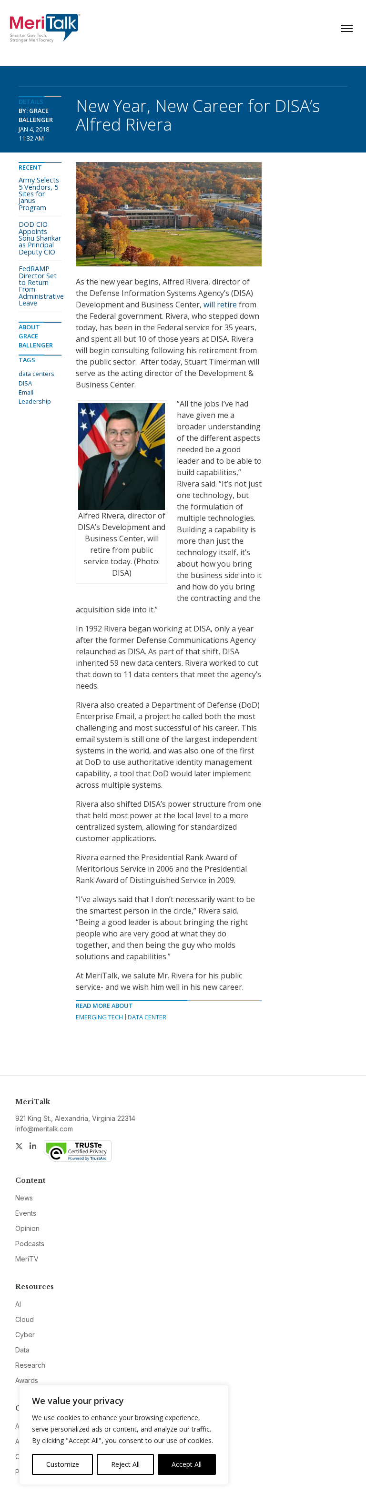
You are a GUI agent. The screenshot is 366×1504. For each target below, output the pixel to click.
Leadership (35, 401)
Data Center (147, 1017)
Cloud (24, 1319)
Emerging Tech (99, 1017)
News (24, 1198)
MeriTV (27, 1259)
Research (30, 1365)
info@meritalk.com (44, 1129)
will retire (220, 304)
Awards (26, 1380)
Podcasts (29, 1244)
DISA (25, 383)
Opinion (27, 1228)
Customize (62, 1464)
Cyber (25, 1335)
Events (25, 1213)
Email (26, 392)
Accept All (187, 1464)
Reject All (125, 1464)
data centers (36, 373)
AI (18, 1304)
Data (22, 1350)
